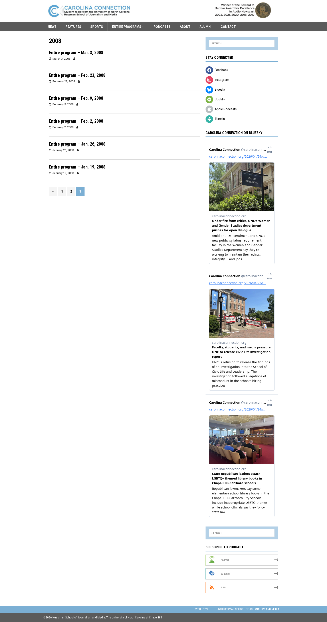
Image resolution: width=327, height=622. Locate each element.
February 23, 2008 (63, 81)
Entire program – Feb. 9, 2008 (76, 98)
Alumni (206, 26)
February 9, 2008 (62, 104)
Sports (96, 26)
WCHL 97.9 (201, 609)
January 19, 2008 (63, 173)
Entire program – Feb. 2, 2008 (76, 121)
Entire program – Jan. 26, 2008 (77, 144)
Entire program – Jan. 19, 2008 (77, 167)
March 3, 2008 (61, 58)
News (52, 26)
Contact (228, 26)
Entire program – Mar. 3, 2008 (76, 52)
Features (73, 26)
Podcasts (162, 26)
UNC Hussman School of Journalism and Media (247, 609)
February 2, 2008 (62, 127)
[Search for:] (242, 43)
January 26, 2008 (63, 150)
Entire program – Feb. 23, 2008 (77, 75)
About (185, 26)
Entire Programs (126, 26)
